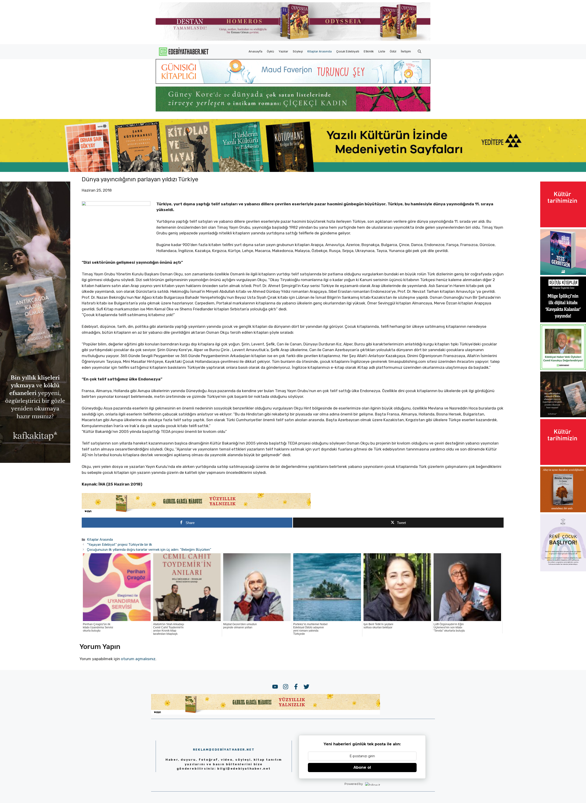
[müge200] (563, 321)
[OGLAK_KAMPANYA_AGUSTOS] (563, 226)
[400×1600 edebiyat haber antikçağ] (35, 461)
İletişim (406, 51)
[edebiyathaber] (293, 110)
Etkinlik (369, 51)
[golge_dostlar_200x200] (563, 273)
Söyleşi (298, 51)
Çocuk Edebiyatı (347, 51)
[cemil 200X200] (563, 368)
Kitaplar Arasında (319, 51)
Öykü (270, 51)
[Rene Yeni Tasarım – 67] (563, 570)
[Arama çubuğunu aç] (419, 51)
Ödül (393, 51)
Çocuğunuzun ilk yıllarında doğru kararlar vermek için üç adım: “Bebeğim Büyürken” (149, 550)
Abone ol (362, 767)
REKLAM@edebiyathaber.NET (224, 749)
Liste (381, 51)
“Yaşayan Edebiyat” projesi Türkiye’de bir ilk (119, 545)
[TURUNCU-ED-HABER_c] (293, 82)
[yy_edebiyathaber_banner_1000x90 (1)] (196, 512)
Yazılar (283, 51)
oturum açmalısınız (138, 659)
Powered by (354, 784)
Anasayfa (255, 51)
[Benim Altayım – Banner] (563, 511)
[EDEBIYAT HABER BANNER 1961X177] (293, 170)
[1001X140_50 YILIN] (293, 39)
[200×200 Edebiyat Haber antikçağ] (563, 416)
